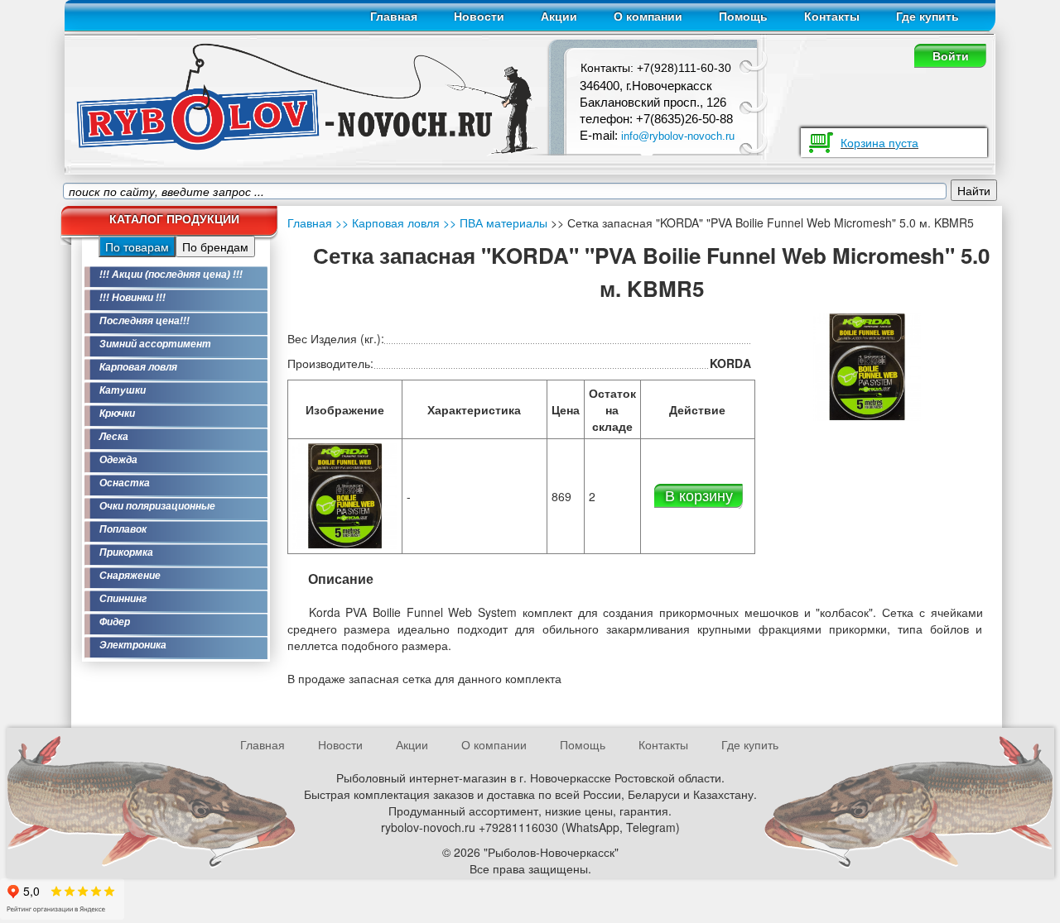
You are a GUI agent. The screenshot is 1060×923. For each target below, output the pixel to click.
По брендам (215, 246)
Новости (479, 16)
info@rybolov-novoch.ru (678, 136)
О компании (648, 16)
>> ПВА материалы (493, 222)
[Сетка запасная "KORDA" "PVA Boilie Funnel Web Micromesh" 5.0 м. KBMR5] (345, 494)
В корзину (699, 494)
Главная (393, 16)
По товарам (137, 246)
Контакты (832, 16)
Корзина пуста (879, 142)
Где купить (927, 16)
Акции (559, 16)
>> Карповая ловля (387, 222)
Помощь (743, 16)
